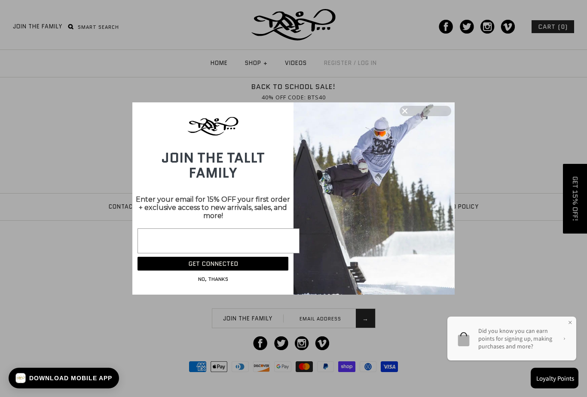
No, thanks (213, 279)
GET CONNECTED (213, 263)
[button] (64, 378)
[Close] (425, 111)
